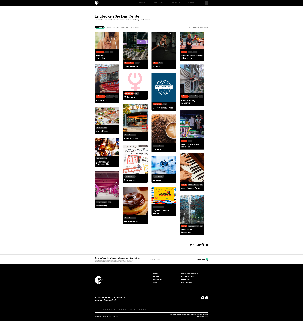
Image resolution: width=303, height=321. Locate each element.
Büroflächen (157, 279)
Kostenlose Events (188, 276)
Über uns (191, 3)
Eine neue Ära (185, 279)
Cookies (115, 316)
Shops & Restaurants (132, 27)
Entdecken (142, 3)
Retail (155, 283)
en (203, 3)
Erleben (155, 273)
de (206, 3)
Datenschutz (107, 316)
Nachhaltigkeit (186, 283)
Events (122, 27)
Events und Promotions (189, 273)
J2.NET (206, 316)
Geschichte (185, 286)
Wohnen (156, 286)
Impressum (98, 316)
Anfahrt (156, 276)
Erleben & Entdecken (112, 27)
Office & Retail (159, 3)
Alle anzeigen (100, 27)
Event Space (176, 3)
